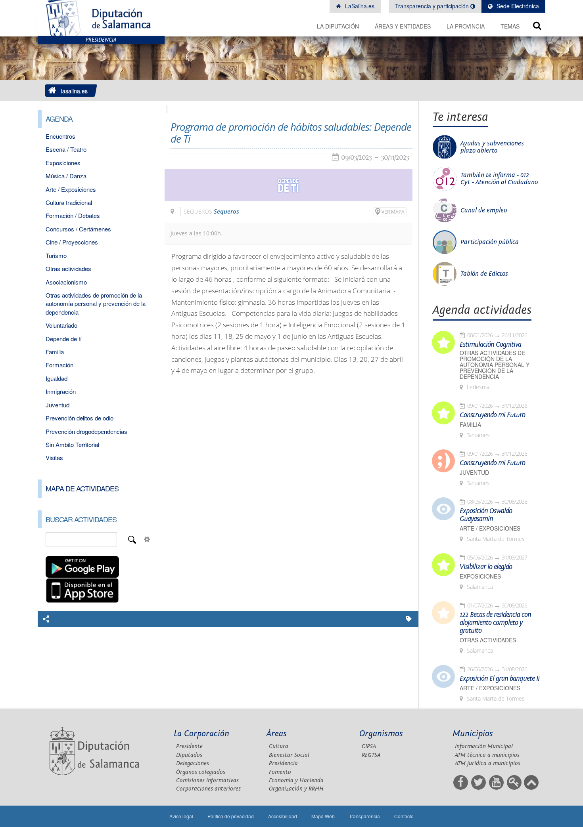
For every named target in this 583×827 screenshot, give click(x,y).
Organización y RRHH (296, 788)
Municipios (473, 734)
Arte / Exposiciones (71, 189)
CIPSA (369, 746)
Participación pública (489, 242)
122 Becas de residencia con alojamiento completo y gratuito (495, 623)
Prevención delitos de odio (79, 418)
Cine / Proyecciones (72, 242)
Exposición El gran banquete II (499, 679)
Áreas (277, 734)
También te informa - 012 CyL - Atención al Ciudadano (499, 179)
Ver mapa (393, 211)
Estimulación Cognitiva (490, 345)
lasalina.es (74, 91)
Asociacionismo (66, 282)
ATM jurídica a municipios (487, 763)
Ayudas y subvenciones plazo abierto (492, 147)
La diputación (338, 26)
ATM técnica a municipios (487, 755)
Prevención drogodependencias (86, 431)
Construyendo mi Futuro (492, 415)
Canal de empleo (483, 210)
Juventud (57, 405)
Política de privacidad (230, 816)
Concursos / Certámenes (78, 229)
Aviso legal (181, 816)
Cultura (278, 746)
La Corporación (201, 734)
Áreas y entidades (403, 26)
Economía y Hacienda (296, 780)
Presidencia (283, 763)
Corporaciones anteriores (208, 788)
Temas (510, 26)
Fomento (280, 772)
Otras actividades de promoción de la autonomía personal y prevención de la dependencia (96, 303)
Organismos (381, 734)
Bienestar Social (289, 755)
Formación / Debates (73, 215)
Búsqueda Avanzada (147, 539)
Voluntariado (61, 325)
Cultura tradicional (69, 202)
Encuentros (60, 136)
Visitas (54, 457)
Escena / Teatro (66, 149)
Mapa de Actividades (82, 488)
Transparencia (364, 816)
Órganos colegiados (200, 772)
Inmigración (61, 391)
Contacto (404, 816)
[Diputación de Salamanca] (101, 18)
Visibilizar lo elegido (486, 567)
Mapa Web (323, 816)
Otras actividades (68, 268)
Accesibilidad (282, 816)
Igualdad (56, 378)
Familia (55, 352)
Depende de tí (64, 338)
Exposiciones (63, 163)
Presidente (189, 746)
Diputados (189, 755)
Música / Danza (66, 176)
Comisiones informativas (207, 780)
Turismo (56, 255)
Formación (59, 365)
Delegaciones (192, 763)
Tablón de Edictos (484, 273)
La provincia (466, 26)
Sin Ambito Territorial (72, 444)
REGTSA (371, 755)
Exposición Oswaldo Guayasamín (486, 515)
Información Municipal (484, 746)
